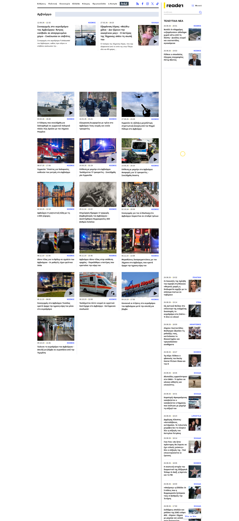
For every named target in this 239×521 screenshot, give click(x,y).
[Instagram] (147, 3)
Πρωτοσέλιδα (99, 4)
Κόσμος (86, 4)
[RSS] (137, 3)
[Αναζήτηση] (200, 12)
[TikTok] (157, 3)
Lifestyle (112, 4)
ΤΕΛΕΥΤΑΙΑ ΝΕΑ (173, 21)
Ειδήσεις (41, 4)
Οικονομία (65, 4)
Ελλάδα (76, 4)
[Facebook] (142, 3)
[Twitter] (152, 3)
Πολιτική (52, 4)
